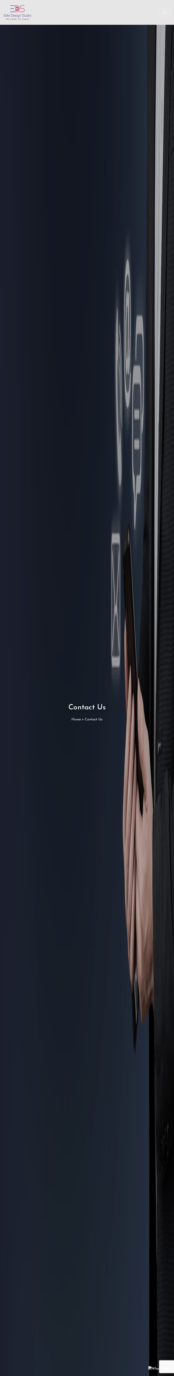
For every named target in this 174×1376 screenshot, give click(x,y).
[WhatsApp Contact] (158, 1368)
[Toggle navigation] (165, 12)
